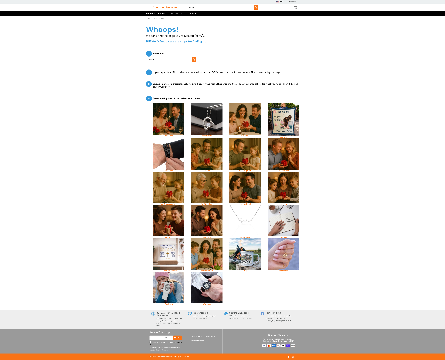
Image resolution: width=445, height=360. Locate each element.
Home (148, 18)
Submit (177, 338)
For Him (162, 13)
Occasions (175, 13)
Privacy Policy (196, 337)
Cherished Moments (165, 7)
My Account (293, 2)
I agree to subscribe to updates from (165, 343)
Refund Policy (210, 337)
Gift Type (189, 13)
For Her (150, 13)
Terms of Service (197, 341)
